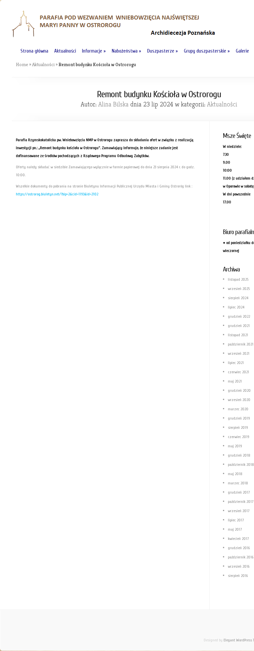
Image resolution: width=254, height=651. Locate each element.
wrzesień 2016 (238, 566)
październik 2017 (240, 501)
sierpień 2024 (238, 298)
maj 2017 (235, 529)
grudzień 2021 (239, 325)
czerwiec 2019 (238, 436)
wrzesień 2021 (238, 353)
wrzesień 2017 (238, 511)
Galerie (242, 51)
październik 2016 (240, 557)
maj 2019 (235, 446)
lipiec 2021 (236, 362)
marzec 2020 (238, 409)
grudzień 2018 (239, 455)
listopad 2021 (238, 335)
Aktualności (65, 51)
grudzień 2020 (239, 390)
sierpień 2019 (238, 427)
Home (22, 64)
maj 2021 (235, 381)
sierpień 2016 (238, 575)
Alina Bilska (113, 104)
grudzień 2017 (239, 492)
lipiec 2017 (236, 520)
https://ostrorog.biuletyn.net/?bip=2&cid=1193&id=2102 (57, 194)
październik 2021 (240, 344)
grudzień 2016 (239, 548)
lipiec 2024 (236, 307)
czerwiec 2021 (238, 372)
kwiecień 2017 (238, 538)
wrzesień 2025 (239, 288)
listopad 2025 (238, 279)
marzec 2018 (238, 483)
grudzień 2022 (239, 316)
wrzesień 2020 (239, 399)
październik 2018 (241, 464)
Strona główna (34, 51)
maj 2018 (235, 473)
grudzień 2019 (239, 418)
